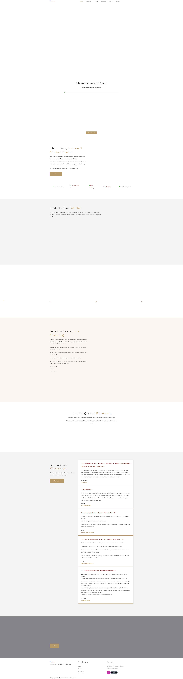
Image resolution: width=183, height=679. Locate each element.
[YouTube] (112, 672)
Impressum (81, 671)
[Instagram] (108, 672)
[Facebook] (116, 672)
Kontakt (80, 668)
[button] (56, 174)
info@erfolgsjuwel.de (112, 668)
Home (79, 666)
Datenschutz (81, 674)
